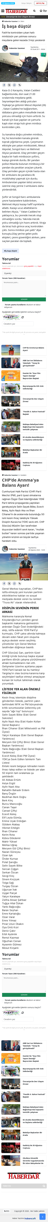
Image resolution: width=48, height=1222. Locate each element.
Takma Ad (6, 263)
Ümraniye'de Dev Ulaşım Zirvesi (33, 400)
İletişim (29, 3)
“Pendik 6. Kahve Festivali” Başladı (34, 412)
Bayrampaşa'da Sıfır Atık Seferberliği (33, 387)
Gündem (23, 475)
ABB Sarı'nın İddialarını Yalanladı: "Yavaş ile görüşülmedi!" (32, 363)
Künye (24, 3)
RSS (7, 1211)
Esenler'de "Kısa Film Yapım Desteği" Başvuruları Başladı (31, 376)
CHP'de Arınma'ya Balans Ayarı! (33, 349)
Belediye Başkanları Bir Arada (32, 451)
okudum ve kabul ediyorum (22, 305)
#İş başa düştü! (10, 251)
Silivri (22, 21)
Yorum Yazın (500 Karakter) (13, 278)
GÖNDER (24, 299)
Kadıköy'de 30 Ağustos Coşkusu (32, 463)
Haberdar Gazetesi (11, 21)
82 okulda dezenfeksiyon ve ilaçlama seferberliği (33, 438)
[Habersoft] (30, 1218)
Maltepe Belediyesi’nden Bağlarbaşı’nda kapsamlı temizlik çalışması (33, 427)
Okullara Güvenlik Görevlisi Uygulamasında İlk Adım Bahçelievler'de (33, 1160)
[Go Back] (43, 1217)
